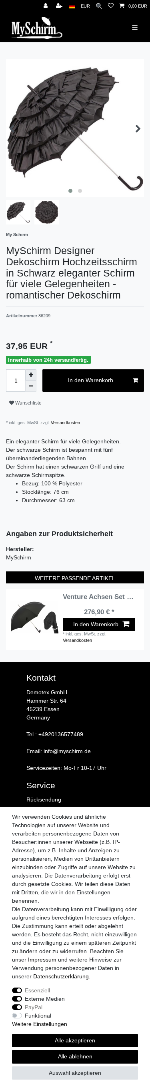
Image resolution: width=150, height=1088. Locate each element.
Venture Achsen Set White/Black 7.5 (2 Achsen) (99, 597)
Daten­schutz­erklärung (61, 976)
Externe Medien (45, 999)
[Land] (72, 6)
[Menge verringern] (30, 386)
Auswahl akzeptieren (75, 1073)
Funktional (38, 1015)
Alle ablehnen (75, 1056)
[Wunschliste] (110, 6)
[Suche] (99, 6)
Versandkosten (65, 422)
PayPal (33, 1007)
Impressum (42, 959)
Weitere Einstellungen (39, 1024)
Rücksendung (43, 799)
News (5, 4)
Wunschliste (28, 403)
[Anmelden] (46, 6)
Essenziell (37, 990)
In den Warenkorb (90, 380)
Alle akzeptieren (75, 1040)
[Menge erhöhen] (30, 375)
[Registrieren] (60, 6)
